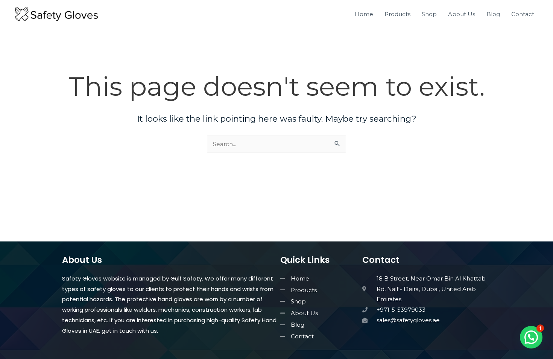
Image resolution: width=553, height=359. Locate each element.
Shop (429, 14)
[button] (531, 337)
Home (364, 14)
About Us (461, 14)
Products (397, 14)
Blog (493, 14)
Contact (522, 14)
